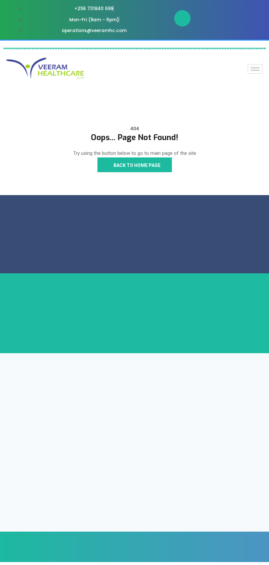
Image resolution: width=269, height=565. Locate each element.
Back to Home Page (136, 165)
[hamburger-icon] (255, 69)
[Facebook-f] (182, 18)
